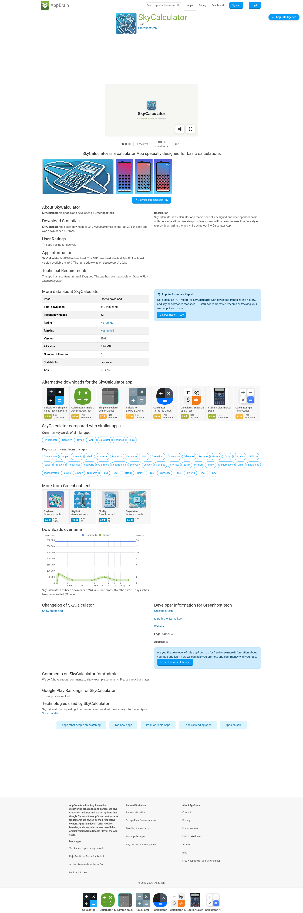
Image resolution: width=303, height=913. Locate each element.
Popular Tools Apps (158, 725)
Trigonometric (51, 473)
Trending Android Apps (138, 828)
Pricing (202, 5)
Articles (186, 844)
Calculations (50, 456)
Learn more (176, 308)
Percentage (74, 464)
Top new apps (123, 725)
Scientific (77, 456)
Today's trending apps (197, 725)
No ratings (106, 322)
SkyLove (48, 511)
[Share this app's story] (179, 129)
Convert (148, 464)
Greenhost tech (77, 485)
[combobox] (161, 5)
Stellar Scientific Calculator (219, 407)
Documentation (190, 828)
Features (203, 456)
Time (178, 473)
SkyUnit (75, 511)
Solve (47, 464)
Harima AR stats (78, 872)
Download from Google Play (152, 199)
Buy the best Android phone (141, 844)
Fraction (59, 464)
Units (240, 464)
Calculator (132, 407)
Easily (187, 464)
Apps (190, 5)
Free (151, 473)
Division (198, 464)
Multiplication (225, 464)
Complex (161, 464)
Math (90, 456)
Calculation (174, 456)
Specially (67, 439)
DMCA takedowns (192, 836)
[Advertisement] (147, 59)
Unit (144, 456)
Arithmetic (103, 464)
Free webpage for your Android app (201, 860)
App (91, 439)
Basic (131, 439)
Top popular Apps (135, 836)
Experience (164, 473)
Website (159, 626)
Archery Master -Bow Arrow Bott (87, 864)
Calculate (131, 456)
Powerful (190, 473)
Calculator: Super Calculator (192, 407)
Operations (158, 456)
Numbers (92, 473)
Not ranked (107, 330)
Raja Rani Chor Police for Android (87, 856)
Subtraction (119, 464)
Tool (203, 473)
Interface (174, 464)
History (216, 456)
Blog (184, 852)
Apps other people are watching (81, 725)
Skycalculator (51, 439)
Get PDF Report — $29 (172, 314)
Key (214, 473)
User (115, 473)
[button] (207, 634)
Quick (105, 473)
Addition (253, 456)
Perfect (210, 464)
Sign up (236, 5)
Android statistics (135, 812)
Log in (254, 5)
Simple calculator (108, 407)
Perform (127, 473)
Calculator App (243, 407)
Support (79, 473)
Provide (80, 439)
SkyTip (102, 511)
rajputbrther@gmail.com (169, 618)
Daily (140, 473)
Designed (119, 439)
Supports (89, 464)
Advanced (189, 456)
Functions (117, 456)
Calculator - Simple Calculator (55, 407)
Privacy (186, 820)
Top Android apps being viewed (86, 848)
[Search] (178, 5)
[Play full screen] (190, 129)
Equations (253, 464)
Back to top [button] (294, 881)
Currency (240, 456)
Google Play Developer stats (141, 820)
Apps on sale (233, 725)
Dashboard (218, 5)
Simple (64, 456)
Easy (227, 456)
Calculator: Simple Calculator (82, 407)
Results (67, 473)
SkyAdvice (132, 511)
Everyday (135, 464)
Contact (186, 812)
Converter (102, 456)
